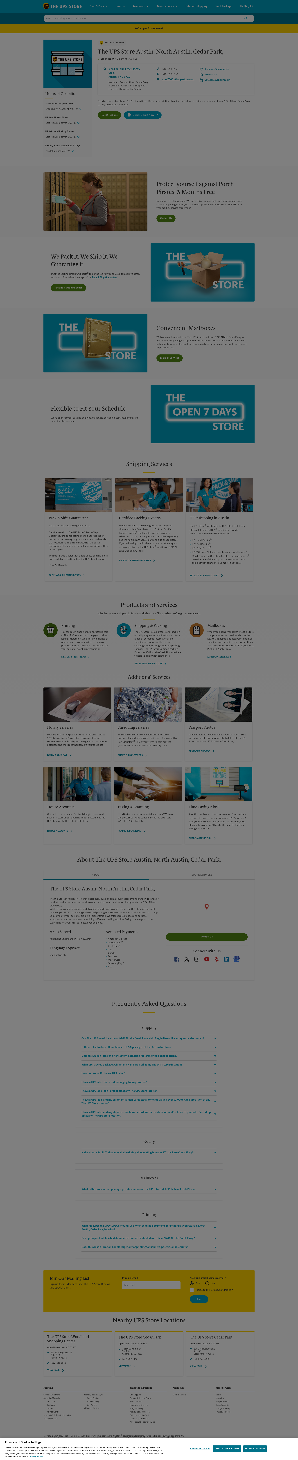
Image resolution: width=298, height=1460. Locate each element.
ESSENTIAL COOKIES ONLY (226, 1449)
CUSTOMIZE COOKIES (200, 1449)
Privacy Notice (36, 1457)
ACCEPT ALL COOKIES (255, 1449)
